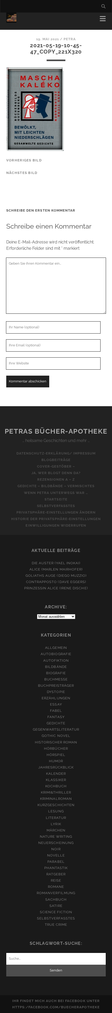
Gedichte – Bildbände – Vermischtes (55, 486)
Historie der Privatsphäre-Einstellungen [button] (56, 519)
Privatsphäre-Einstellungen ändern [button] (55, 512)
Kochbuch (56, 786)
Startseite (56, 499)
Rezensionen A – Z (56, 479)
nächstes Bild (22, 173)
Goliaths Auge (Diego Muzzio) (56, 576)
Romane (56, 887)
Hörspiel (56, 755)
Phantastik (56, 868)
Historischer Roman (56, 742)
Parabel (55, 862)
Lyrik (56, 824)
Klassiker (56, 780)
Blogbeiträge (56, 460)
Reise (56, 880)
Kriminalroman (56, 799)
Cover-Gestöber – (56, 466)
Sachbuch (56, 899)
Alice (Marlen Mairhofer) (56, 569)
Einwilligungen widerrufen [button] (56, 525)
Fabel (56, 711)
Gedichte (56, 723)
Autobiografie (56, 654)
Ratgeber (56, 874)
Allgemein (56, 648)
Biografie (56, 673)
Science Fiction (56, 912)
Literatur (56, 818)
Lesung (56, 811)
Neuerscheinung (56, 843)
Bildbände (56, 667)
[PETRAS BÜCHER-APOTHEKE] (11, 20)
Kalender (56, 774)
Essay (56, 704)
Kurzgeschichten (56, 805)
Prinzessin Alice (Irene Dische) (56, 588)
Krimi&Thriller (56, 792)
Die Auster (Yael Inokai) (56, 563)
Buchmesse (56, 679)
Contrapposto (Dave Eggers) (56, 582)
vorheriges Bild (24, 160)
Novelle (56, 855)
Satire (55, 906)
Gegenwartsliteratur (56, 729)
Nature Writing (56, 837)
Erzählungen (56, 698)
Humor (56, 761)
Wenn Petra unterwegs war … (56, 493)
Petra (70, 39)
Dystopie (56, 692)
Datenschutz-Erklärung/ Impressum (56, 453)
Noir (55, 849)
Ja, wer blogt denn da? (56, 473)
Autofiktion (56, 660)
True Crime (56, 925)
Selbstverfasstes (56, 506)
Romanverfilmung (56, 893)
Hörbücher (56, 748)
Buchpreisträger (56, 686)
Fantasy (55, 717)
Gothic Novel (56, 736)
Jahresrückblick (56, 767)
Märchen (56, 830)
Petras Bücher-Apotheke (56, 431)
